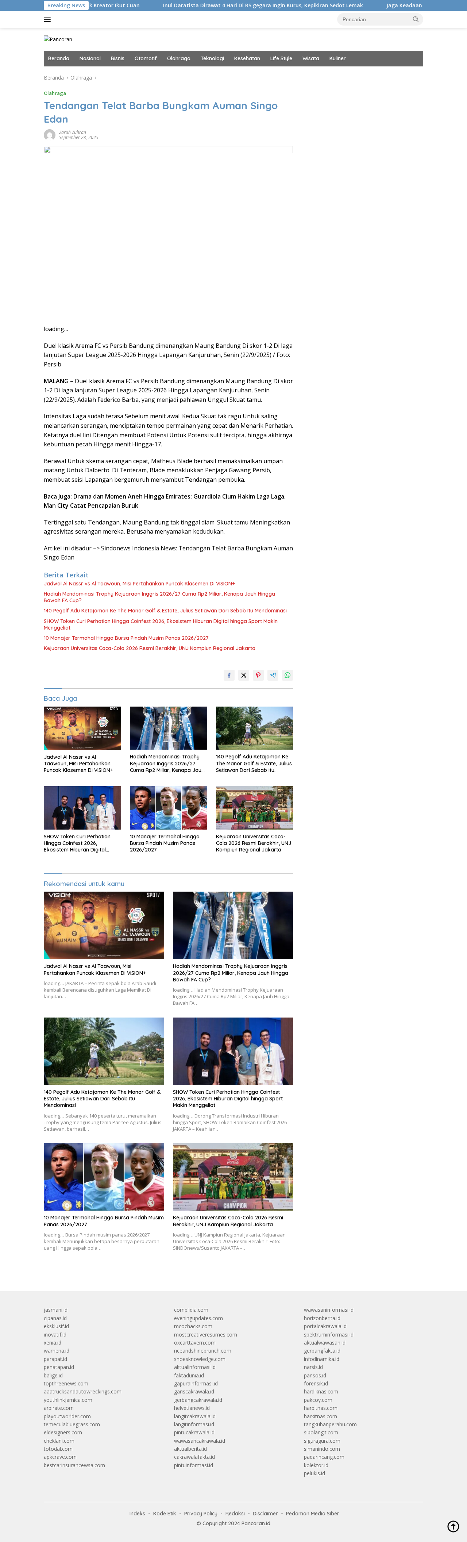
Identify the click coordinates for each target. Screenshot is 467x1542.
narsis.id (313, 1367)
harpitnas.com (320, 1407)
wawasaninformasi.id (329, 1309)
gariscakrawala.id (194, 1391)
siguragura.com (322, 1440)
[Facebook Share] (229, 675)
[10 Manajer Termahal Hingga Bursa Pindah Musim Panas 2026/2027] (168, 808)
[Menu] (49, 19)
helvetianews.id (192, 1407)
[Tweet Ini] (243, 675)
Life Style (281, 58)
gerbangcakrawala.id (198, 1399)
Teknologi (212, 58)
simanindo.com (322, 1448)
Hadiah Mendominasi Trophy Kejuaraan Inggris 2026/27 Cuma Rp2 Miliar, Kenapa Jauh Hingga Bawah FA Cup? (159, 597)
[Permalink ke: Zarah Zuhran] (49, 134)
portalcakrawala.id (325, 1326)
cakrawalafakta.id (194, 1456)
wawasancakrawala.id (199, 1440)
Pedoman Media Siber (312, 1513)
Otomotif (146, 58)
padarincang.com (324, 1456)
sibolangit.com (321, 1432)
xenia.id (52, 1342)
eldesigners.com (63, 1432)
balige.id (53, 1375)
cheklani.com (59, 1440)
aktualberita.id (190, 1448)
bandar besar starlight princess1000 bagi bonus (359, 77)
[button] (416, 19)
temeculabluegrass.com (72, 1424)
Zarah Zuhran (72, 132)
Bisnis (117, 58)
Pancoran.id (256, 1523)
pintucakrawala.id (194, 1432)
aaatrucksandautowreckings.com (82, 1391)
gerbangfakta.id (322, 1350)
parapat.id (55, 1359)
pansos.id (315, 1375)
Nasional (90, 58)
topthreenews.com (66, 1383)
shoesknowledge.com (199, 1359)
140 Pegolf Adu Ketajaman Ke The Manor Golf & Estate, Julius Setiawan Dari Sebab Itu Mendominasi (165, 610)
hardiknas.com (321, 1391)
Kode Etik (164, 1513)
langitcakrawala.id (195, 1416)
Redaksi (235, 1513)
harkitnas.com (320, 1416)
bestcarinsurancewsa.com (74, 1465)
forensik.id (316, 1383)
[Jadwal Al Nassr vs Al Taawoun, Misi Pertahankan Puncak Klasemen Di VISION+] (82, 728)
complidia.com (191, 1309)
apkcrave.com (60, 1456)
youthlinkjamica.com (68, 1399)
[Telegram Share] (272, 675)
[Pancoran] (58, 38)
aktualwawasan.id (325, 1342)
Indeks (137, 1513)
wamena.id (56, 1350)
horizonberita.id (322, 1318)
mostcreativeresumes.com (205, 1334)
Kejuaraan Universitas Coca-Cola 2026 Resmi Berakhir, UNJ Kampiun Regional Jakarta (149, 648)
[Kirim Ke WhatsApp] (287, 675)
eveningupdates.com (198, 1318)
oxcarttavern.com (195, 1342)
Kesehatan (247, 58)
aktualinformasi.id (195, 1367)
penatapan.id (59, 1367)
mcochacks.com (193, 1326)
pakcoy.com (318, 1399)
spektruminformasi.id (329, 1334)
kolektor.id (316, 1465)
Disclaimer (265, 1513)
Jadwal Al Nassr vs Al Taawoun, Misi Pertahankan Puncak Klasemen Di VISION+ (139, 583)
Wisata (310, 58)
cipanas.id (55, 1318)
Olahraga (178, 58)
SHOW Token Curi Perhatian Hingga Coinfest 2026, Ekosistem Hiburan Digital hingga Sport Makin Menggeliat (161, 624)
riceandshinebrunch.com (202, 1350)
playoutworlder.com (67, 1416)
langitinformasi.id (194, 1424)
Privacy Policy (200, 1513)
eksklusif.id (56, 1326)
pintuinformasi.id (193, 1465)
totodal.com (58, 1448)
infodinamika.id (321, 1359)
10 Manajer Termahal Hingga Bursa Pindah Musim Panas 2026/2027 (126, 638)
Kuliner (337, 58)
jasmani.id (55, 1309)
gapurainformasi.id (196, 1383)
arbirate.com (59, 1407)
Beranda (58, 58)
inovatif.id (55, 1334)
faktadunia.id (189, 1375)
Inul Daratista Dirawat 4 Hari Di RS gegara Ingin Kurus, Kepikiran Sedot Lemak (223, 5)
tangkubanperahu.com (330, 1424)
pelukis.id (314, 1473)
